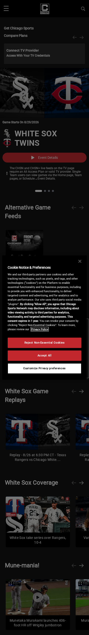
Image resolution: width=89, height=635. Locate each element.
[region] (44, 317)
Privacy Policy (39, 329)
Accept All (45, 355)
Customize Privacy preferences (44, 368)
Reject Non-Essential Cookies (44, 342)
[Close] (79, 261)
